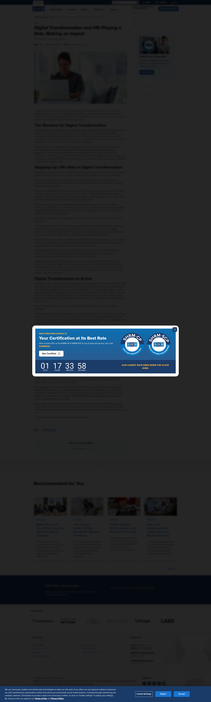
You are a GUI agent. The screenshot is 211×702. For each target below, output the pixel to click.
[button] (51, 354)
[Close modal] (175, 329)
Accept (182, 694)
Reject (163, 694)
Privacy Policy (57, 698)
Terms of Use (41, 698)
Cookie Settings (144, 694)
